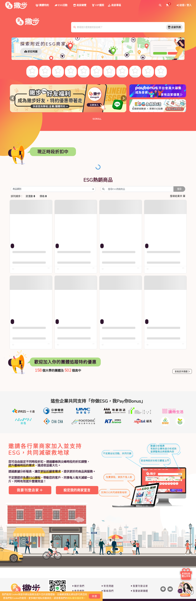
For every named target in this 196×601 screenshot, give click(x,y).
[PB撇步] (16, 5)
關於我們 (79, 586)
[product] (31, 221)
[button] (12, 98)
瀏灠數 (30, 196)
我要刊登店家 (28, 490)
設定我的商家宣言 (77, 490)
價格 (42, 196)
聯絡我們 (109, 590)
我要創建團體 (140, 590)
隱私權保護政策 (76, 598)
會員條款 (79, 590)
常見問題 (109, 586)
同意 (94, 596)
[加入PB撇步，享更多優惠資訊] (57, 588)
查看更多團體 (181, 371)
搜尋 (179, 188)
